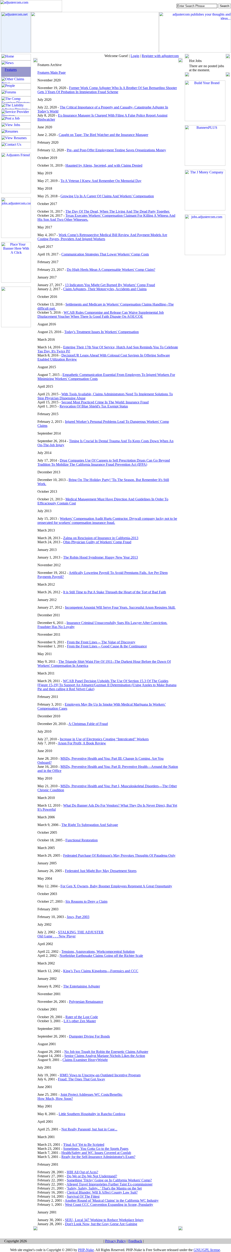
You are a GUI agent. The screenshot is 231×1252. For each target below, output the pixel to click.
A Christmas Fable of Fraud (88, 724)
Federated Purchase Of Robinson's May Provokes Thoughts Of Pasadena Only (119, 855)
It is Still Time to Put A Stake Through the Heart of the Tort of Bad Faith (114, 592)
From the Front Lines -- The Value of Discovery (101, 642)
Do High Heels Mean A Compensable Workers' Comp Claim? (111, 270)
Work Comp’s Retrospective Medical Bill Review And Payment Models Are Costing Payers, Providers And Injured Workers (102, 237)
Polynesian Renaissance (86, 1001)
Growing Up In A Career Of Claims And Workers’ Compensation (107, 196)
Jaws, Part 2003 (78, 917)
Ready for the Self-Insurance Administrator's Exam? (98, 1157)
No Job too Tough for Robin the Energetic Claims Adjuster (106, 1052)
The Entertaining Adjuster (81, 986)
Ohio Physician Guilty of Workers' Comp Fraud (97, 542)
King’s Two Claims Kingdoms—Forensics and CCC (100, 971)
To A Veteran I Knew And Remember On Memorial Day (100, 181)
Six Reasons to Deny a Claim (86, 901)
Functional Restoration (81, 840)
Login (135, 56)
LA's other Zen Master (80, 1021)
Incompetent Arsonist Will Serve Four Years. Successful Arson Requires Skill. (120, 607)
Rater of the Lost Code (81, 1017)
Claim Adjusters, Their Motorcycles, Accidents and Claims (105, 289)
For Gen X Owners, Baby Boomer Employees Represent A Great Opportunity (116, 886)
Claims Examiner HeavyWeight (85, 1060)
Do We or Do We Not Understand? (92, 1176)
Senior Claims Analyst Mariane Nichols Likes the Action (104, 1056)
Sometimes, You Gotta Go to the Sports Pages (95, 1149)
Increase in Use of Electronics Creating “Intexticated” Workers (104, 739)
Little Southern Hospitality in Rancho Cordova (92, 1114)
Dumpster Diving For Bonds (89, 1036)
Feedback (135, 1241)
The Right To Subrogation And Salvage (89, 825)
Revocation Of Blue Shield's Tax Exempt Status (94, 406)
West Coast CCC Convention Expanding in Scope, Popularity (109, 1204)
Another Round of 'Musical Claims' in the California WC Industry (112, 1200)
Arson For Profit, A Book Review (82, 743)
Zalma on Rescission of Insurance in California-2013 (100, 538)
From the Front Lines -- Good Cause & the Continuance (107, 646)
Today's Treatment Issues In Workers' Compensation (101, 332)
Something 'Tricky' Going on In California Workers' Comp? (109, 1180)
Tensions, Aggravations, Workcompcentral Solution (98, 951)
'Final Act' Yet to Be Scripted (83, 1144)
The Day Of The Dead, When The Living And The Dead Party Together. (117, 211)
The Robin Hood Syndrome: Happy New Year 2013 (100, 557)
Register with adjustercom (160, 56)
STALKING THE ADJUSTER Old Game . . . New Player (70, 934)
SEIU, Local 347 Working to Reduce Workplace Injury (104, 1220)
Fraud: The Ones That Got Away (81, 1079)
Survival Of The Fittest (83, 1196)
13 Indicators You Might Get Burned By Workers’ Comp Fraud (110, 285)
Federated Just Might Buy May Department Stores (100, 871)
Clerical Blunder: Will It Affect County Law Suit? (102, 1192)
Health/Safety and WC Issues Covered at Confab (96, 1153)
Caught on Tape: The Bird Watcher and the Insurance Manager (103, 135)
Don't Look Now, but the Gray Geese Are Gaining (101, 1224)
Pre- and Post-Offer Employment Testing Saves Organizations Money (116, 150)
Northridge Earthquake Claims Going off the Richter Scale (101, 955)
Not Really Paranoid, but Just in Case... (89, 1129)
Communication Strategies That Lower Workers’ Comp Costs (105, 254)
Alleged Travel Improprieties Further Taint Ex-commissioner (109, 1184)
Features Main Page (51, 72)
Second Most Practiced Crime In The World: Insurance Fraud (105, 402)
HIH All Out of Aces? (82, 1172)
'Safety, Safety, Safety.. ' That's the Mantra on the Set (104, 1188)
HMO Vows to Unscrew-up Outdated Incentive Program (100, 1075)
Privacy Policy (115, 1241)
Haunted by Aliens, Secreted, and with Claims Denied (103, 165)
